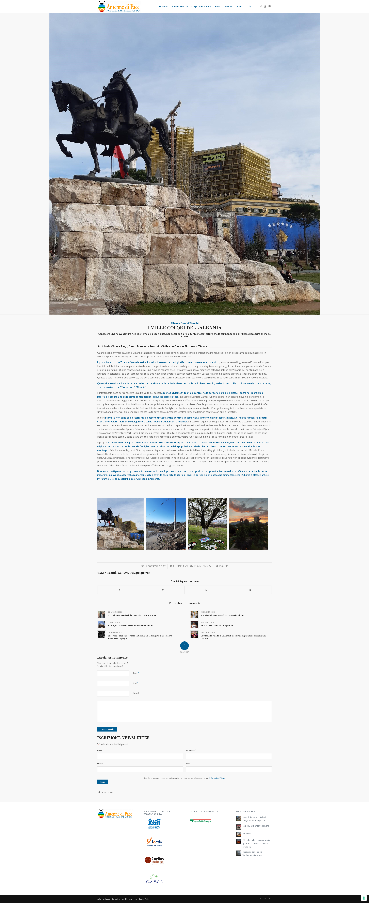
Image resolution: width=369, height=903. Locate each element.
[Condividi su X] (162, 590)
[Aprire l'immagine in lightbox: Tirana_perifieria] (182, 547)
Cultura (123, 573)
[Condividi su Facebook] (119, 590)
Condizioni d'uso (118, 899)
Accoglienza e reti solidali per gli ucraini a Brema (132, 615)
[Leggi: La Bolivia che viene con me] (238, 827)
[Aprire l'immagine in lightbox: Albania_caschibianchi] (224, 547)
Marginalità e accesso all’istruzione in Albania (222, 615)
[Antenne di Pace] (119, 6)
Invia (102, 782)
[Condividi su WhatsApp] (206, 590)
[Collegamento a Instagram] (269, 6)
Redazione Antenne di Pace (202, 566)
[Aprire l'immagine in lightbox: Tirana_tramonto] (265, 547)
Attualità (110, 573)
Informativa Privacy (217, 778)
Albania (175, 323)
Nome (136, 673)
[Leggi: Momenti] (238, 834)
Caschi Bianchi (190, 323)
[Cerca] (250, 6)
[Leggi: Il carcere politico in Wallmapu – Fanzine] (238, 853)
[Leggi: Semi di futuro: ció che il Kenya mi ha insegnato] (238, 818)
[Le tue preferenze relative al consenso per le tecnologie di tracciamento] (364, 898)
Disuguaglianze (140, 573)
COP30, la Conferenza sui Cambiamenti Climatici (131, 625)
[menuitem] (163, 6)
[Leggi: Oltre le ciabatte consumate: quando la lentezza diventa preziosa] (238, 841)
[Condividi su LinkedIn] (250, 590)
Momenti (246, 833)
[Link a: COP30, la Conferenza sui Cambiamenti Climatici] (101, 624)
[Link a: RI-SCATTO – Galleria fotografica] (194, 624)
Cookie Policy (144, 899)
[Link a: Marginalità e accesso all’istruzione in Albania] (194, 614)
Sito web (136, 693)
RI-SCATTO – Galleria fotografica (217, 625)
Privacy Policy (131, 899)
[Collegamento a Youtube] (265, 6)
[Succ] (265, 524)
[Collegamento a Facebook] (261, 6)
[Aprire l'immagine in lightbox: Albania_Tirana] (141, 547)
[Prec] (103, 524)
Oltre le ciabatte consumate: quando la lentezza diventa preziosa (256, 843)
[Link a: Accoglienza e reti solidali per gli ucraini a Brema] (101, 614)
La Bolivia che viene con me (255, 825)
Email (135, 683)
